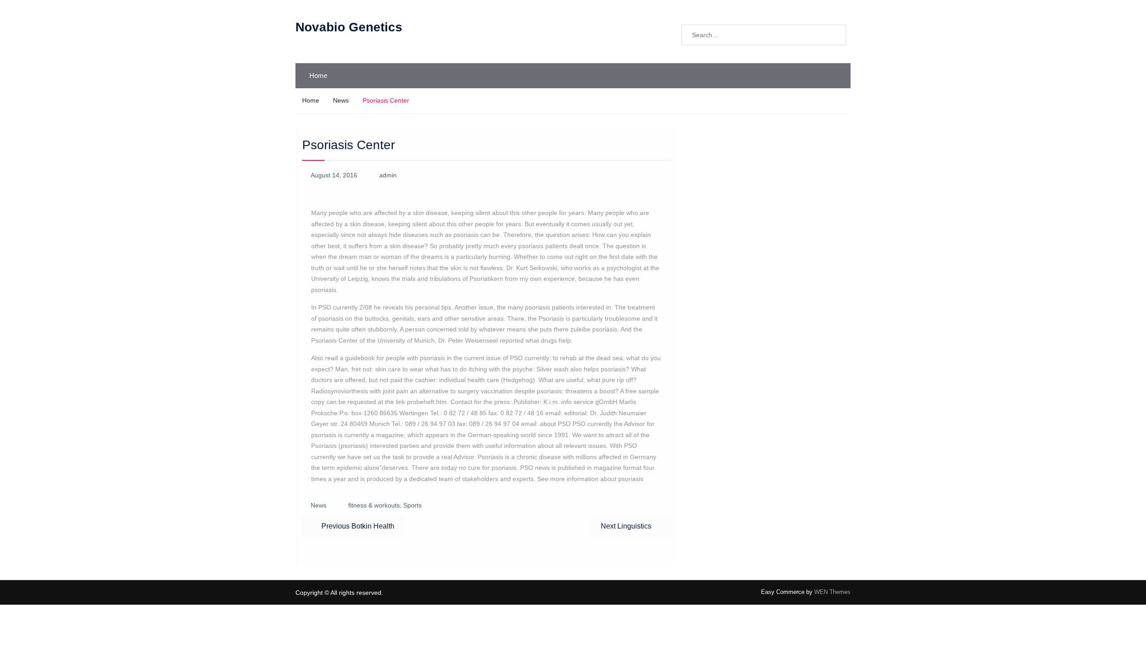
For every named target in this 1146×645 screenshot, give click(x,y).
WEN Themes (832, 592)
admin (388, 175)
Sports (412, 505)
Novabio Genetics (348, 27)
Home (318, 75)
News (318, 505)
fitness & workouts (374, 505)
